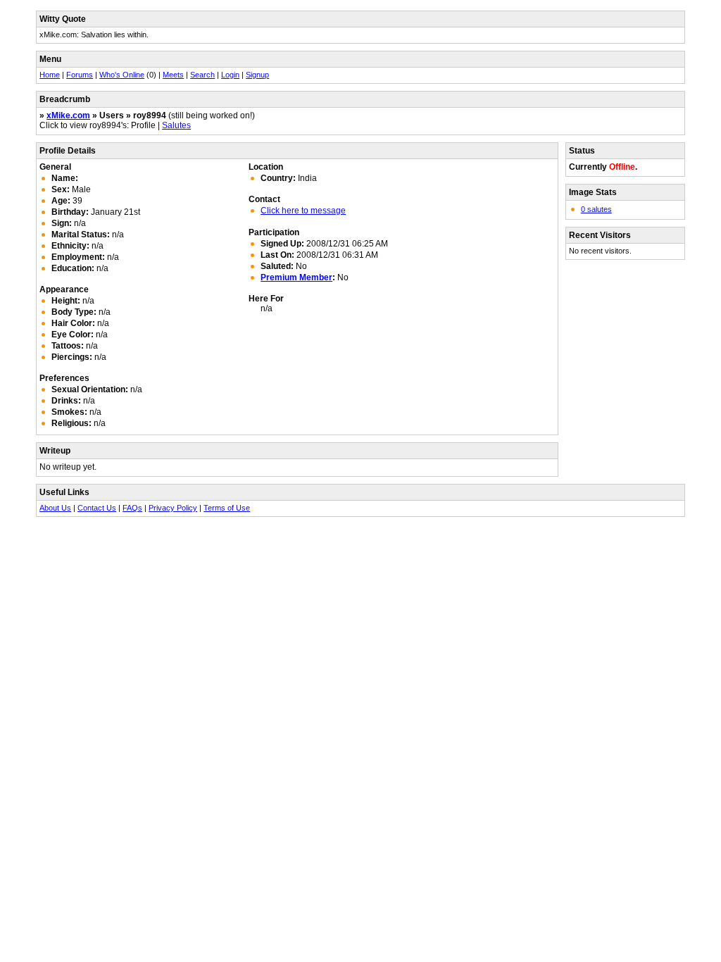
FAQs (132, 508)
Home (49, 74)
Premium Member (296, 277)
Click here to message (303, 210)
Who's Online (121, 74)
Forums (79, 74)
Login (230, 74)
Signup (257, 74)
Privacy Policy (173, 508)
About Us (55, 508)
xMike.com (68, 115)
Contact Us (96, 508)
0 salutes (596, 209)
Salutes (176, 125)
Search (202, 74)
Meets (173, 74)
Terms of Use (226, 508)
